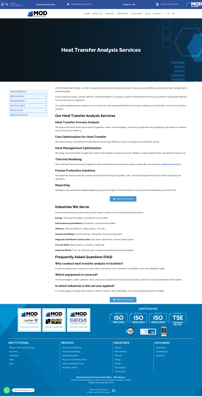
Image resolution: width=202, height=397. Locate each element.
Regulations (161, 348)
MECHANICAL (17, 96)
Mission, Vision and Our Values (22, 348)
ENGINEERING (17, 101)
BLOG (147, 14)
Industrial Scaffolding (71, 351)
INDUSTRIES (122, 14)
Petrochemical (120, 351)
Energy (117, 359)
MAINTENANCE (18, 91)
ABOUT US (97, 14)
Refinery (117, 348)
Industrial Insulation (70, 355)
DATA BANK (136, 14)
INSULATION (16, 110)
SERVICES (109, 14)
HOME (87, 14)
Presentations (162, 351)
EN (173, 14)
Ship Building (120, 367)
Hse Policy (13, 351)
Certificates (14, 355)
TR (168, 14)
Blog (11, 363)
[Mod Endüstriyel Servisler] (37, 14)
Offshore (118, 355)
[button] (46, 96)
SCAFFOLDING (17, 105)
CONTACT (157, 14)
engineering (167, 164)
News (11, 359)
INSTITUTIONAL (18, 342)
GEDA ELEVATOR (18, 115)
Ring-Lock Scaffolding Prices (74, 359)
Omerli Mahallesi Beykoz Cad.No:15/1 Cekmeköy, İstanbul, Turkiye (101, 380)
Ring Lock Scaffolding (71, 348)
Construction (120, 371)
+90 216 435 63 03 (100, 389)
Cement (117, 363)
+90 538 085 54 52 (102, 392)
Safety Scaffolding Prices (73, 363)
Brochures (160, 355)
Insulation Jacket (69, 367)
